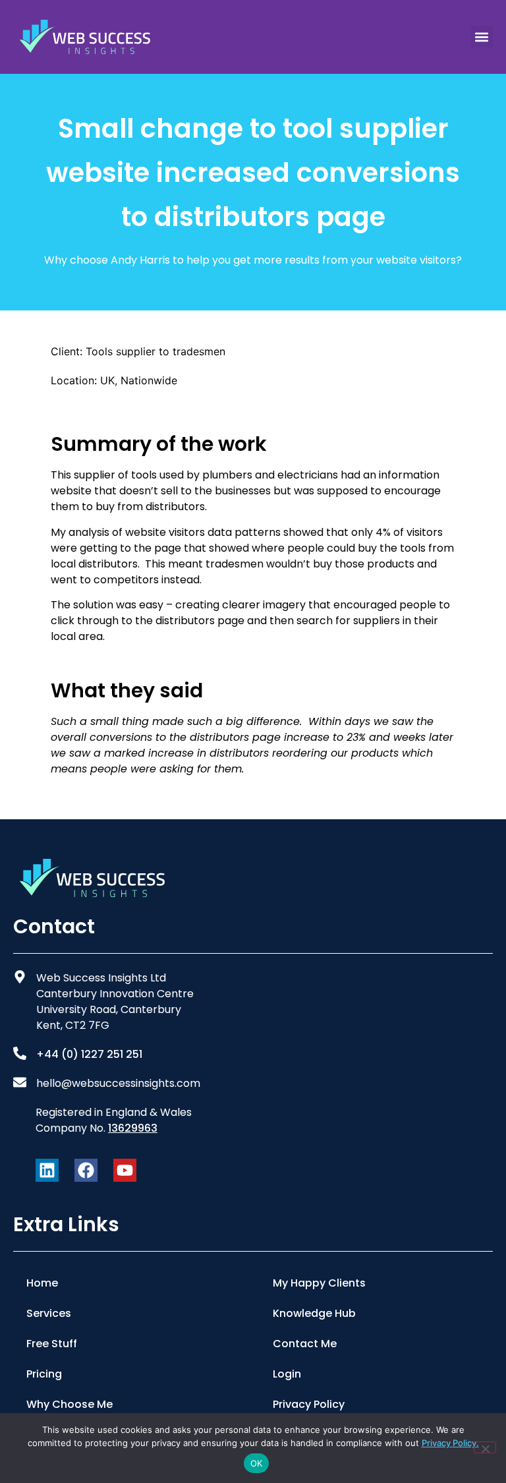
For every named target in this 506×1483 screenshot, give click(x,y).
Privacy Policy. (450, 1443)
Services (48, 1313)
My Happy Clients (319, 1283)
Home (42, 1283)
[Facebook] (86, 1170)
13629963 (132, 1128)
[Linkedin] (47, 1170)
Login (287, 1373)
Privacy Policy (309, 1404)
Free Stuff (51, 1343)
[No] (485, 1447)
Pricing (44, 1373)
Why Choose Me (69, 1404)
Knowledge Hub (314, 1313)
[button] (482, 36)
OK (256, 1463)
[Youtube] (124, 1170)
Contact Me (305, 1343)
